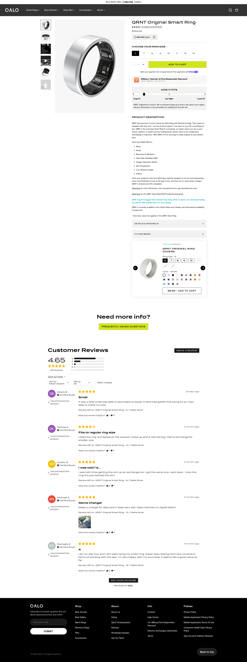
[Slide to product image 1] (46, 25)
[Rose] (173, 279)
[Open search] (230, 10)
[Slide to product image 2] (46, 37)
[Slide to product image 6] (46, 84)
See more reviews (123, 580)
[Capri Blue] (190, 279)
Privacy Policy (190, 612)
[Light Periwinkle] (168, 283)
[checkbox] (103, 382)
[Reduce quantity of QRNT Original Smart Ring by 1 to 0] (134, 64)
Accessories (80, 638)
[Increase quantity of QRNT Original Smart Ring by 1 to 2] (143, 64)
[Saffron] (195, 275)
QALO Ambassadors (120, 622)
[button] (88, 358)
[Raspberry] (199, 275)
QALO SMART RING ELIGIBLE (123, 2)
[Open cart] (236, 10)
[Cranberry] (181, 275)
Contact (151, 612)
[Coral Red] (186, 279)
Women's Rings (82, 627)
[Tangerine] (195, 279)
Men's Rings (80, 622)
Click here (136, 188)
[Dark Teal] (168, 279)
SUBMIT (48, 631)
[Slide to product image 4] (46, 61)
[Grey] (177, 283)
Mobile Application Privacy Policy (199, 617)
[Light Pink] (168, 275)
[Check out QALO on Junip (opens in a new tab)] (130, 585)
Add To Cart (177, 64)
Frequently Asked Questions (123, 326)
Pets (77, 633)
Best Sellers (80, 617)
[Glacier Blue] (181, 279)
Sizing (114, 617)
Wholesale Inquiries (120, 633)
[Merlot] (190, 275)
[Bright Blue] (164, 283)
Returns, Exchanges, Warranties (162, 631)
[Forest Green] (173, 283)
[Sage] (164, 279)
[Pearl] (177, 275)
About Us (115, 612)
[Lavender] (177, 279)
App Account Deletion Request (198, 636)
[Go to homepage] (12, 10)
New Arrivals (81, 612)
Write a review (186, 350)
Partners (115, 627)
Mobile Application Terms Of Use (199, 622)
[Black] (173, 275)
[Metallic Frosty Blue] (186, 275)
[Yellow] (199, 279)
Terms (150, 636)
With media (104, 382)
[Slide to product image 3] (46, 49)
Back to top (207, 651)
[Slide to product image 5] (46, 73)
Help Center (153, 617)
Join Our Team (117, 638)
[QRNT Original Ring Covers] (148, 268)
